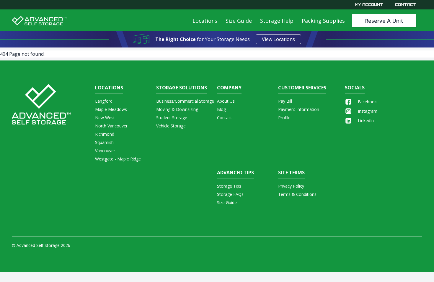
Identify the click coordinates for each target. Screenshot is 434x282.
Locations (204, 20)
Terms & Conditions (297, 194)
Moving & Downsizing (177, 109)
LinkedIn (366, 120)
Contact (405, 4)
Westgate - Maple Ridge (118, 159)
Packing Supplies (323, 20)
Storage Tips (229, 186)
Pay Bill (285, 101)
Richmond (104, 134)
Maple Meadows (111, 109)
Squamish (104, 142)
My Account (369, 4)
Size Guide (239, 20)
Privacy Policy (291, 186)
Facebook (367, 101)
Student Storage (171, 117)
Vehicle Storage (171, 126)
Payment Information (298, 109)
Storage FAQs (230, 194)
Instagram (367, 111)
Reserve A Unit (384, 20)
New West (105, 117)
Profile (284, 117)
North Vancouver (111, 126)
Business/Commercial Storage (185, 101)
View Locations (278, 39)
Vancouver (105, 150)
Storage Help (276, 20)
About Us (226, 101)
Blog (221, 109)
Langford (103, 101)
